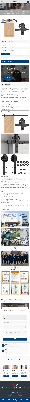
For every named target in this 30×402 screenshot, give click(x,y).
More (6, 375)
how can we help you (12, 69)
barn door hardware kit (19, 299)
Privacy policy (21, 389)
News (28, 387)
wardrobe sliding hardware (20, 301)
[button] (28, 370)
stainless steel (9, 299)
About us (14, 387)
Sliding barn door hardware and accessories (24, 370)
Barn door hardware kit (6, 370)
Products (8, 387)
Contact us (22, 387)
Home (4, 11)
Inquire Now (6, 54)
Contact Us (7, 77)
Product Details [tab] (6, 84)
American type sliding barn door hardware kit (15, 370)
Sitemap (6, 389)
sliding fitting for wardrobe (7, 301)
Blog (11, 389)
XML (16, 389)
